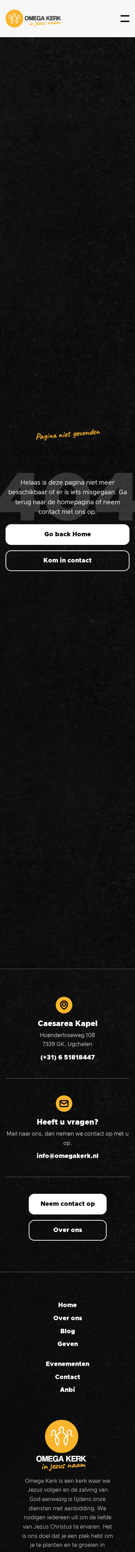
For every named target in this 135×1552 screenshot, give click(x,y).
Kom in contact (67, 561)
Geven (67, 1344)
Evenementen (67, 1364)
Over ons (67, 1230)
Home (67, 1305)
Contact (67, 1377)
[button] (124, 18)
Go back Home (67, 534)
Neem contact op (67, 1204)
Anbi (67, 1390)
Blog (67, 1331)
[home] (33, 18)
